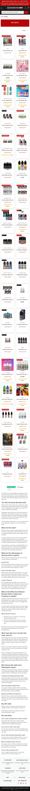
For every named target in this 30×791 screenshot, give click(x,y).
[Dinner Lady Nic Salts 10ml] (8, 190)
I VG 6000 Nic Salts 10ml (22, 449)
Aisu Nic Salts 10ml (22, 50)
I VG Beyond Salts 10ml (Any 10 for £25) (7, 473)
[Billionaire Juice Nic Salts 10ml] (8, 141)
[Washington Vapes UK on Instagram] (23, 783)
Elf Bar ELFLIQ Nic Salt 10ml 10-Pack (22, 374)
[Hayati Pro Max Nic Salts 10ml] (22, 415)
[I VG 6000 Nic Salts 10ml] (22, 439)
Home (2, 16)
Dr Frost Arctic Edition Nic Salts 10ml (22, 299)
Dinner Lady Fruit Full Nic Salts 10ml (22, 175)
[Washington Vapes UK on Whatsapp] (26, 783)
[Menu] (1, 8)
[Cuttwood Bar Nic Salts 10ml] (8, 166)
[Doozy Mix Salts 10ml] (22, 190)
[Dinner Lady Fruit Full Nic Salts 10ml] (22, 166)
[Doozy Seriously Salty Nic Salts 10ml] (8, 215)
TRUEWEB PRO (16, 789)
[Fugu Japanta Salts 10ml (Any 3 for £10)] (8, 415)
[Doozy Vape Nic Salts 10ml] (8, 240)
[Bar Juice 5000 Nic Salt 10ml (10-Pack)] (8, 91)
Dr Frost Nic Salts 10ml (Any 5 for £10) (7, 324)
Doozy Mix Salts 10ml (22, 200)
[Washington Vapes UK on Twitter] (21, 783)
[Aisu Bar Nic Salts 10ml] (8, 41)
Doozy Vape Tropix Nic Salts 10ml (7, 274)
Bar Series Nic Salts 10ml (7, 125)
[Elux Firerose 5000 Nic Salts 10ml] (8, 390)
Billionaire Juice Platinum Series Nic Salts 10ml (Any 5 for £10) (22, 150)
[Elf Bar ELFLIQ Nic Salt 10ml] (8, 365)
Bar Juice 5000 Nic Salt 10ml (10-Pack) (7, 100)
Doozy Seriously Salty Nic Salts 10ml (7, 224)
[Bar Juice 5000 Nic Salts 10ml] (22, 91)
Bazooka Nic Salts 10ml (22, 125)
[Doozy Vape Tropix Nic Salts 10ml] (8, 265)
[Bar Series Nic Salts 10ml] (8, 116)
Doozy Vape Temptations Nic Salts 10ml (22, 249)
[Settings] (25, 8)
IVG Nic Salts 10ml (22, 473)
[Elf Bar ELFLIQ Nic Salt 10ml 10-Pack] (22, 365)
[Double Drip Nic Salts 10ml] (8, 290)
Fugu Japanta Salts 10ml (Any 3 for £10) (7, 424)
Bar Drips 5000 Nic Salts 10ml (22, 75)
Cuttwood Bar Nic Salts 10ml (7, 175)
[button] (28, 8)
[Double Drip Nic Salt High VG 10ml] (22, 265)
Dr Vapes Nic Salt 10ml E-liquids (22, 324)
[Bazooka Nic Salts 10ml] (22, 116)
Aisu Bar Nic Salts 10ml (7, 50)
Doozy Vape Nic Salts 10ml (7, 249)
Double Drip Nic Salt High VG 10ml (22, 274)
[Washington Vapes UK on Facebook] (18, 783)
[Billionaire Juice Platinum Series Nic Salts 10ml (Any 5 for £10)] (22, 141)
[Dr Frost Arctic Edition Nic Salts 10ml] (22, 290)
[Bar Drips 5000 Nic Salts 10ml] (22, 66)
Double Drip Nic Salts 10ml (7, 299)
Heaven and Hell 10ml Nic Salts (7, 449)
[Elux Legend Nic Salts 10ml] (22, 390)
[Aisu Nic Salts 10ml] (22, 41)
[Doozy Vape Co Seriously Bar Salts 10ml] (22, 215)
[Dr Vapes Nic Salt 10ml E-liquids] (22, 315)
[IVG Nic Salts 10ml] (22, 464)
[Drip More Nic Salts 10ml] (8, 340)
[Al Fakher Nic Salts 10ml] (8, 66)
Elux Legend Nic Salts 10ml (22, 399)
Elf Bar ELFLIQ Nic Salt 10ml (7, 374)
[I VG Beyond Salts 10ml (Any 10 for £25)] (8, 464)
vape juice (13, 575)
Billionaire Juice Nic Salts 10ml (7, 150)
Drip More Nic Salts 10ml (7, 349)
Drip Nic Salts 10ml (22, 349)
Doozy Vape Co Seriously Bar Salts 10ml (22, 224)
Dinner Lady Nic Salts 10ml (7, 200)
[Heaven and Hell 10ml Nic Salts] (8, 439)
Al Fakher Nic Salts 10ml (7, 75)
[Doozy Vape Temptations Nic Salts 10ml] (22, 240)
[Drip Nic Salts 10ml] (22, 340)
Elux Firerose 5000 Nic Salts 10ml (7, 399)
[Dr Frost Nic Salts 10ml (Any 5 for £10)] (8, 315)
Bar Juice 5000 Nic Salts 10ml (22, 100)
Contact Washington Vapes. (8, 712)
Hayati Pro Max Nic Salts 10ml (22, 424)
